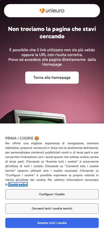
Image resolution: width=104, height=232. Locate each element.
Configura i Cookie (52, 194)
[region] (52, 177)
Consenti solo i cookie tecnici (52, 208)
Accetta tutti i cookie (52, 223)
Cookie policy (18, 184)
